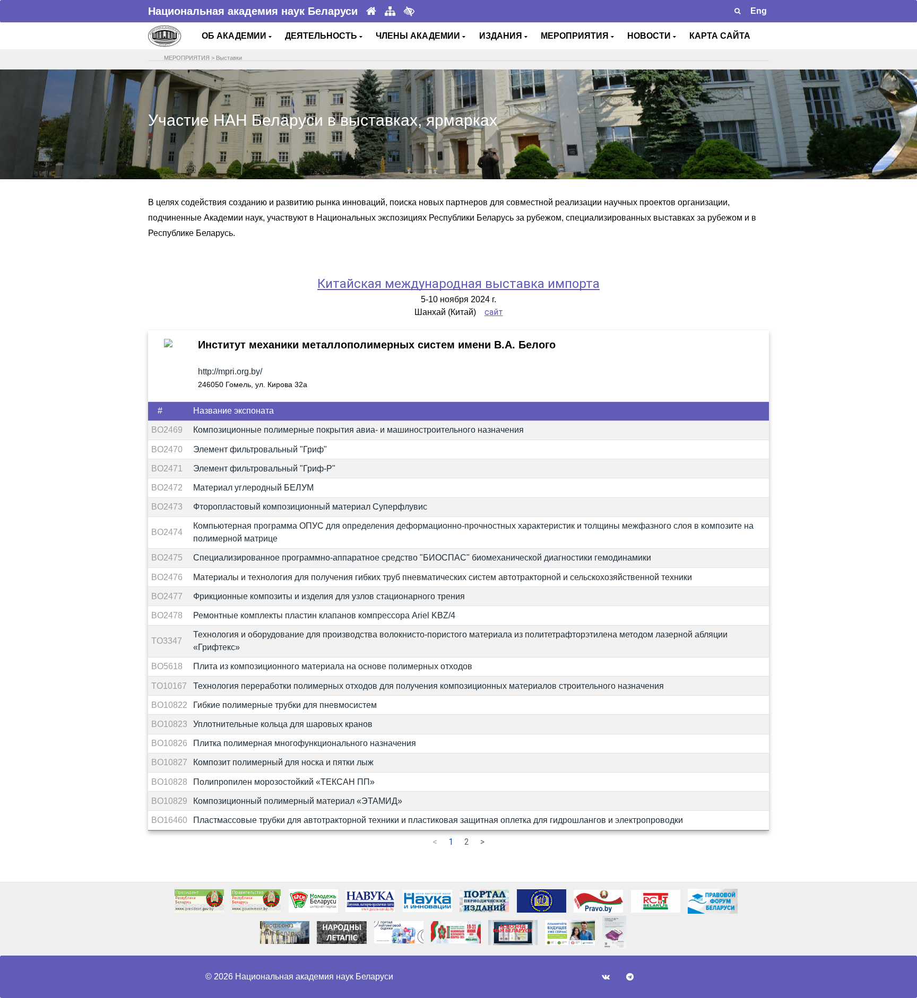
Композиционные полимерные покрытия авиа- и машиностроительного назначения (358, 429)
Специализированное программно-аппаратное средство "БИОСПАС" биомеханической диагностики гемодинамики (422, 557)
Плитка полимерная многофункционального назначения (304, 743)
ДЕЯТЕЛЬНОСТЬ (322, 35)
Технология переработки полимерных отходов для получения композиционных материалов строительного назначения (428, 685)
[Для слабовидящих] (409, 11)
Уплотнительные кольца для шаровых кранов (283, 724)
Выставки (229, 58)
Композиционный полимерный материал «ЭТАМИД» (297, 801)
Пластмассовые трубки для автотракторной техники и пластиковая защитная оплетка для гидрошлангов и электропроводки (438, 820)
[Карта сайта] (390, 11)
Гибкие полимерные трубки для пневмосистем (285, 705)
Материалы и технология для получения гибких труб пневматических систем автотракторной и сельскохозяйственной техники (442, 577)
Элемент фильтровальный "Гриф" (260, 449)
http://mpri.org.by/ (230, 371)
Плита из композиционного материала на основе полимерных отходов (332, 666)
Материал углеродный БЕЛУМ (253, 487)
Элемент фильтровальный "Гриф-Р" (264, 468)
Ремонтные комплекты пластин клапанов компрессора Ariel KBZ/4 (324, 615)
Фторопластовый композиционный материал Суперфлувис (310, 506)
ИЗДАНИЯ (501, 35)
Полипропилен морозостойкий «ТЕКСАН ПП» (284, 781)
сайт (494, 312)
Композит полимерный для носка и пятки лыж (283, 762)
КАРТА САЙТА (719, 35)
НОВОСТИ (650, 35)
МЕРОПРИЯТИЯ (576, 35)
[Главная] (371, 11)
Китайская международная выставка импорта (458, 283)
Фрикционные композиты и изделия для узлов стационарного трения (329, 596)
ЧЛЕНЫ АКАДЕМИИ (419, 35)
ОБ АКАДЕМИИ (235, 35)
